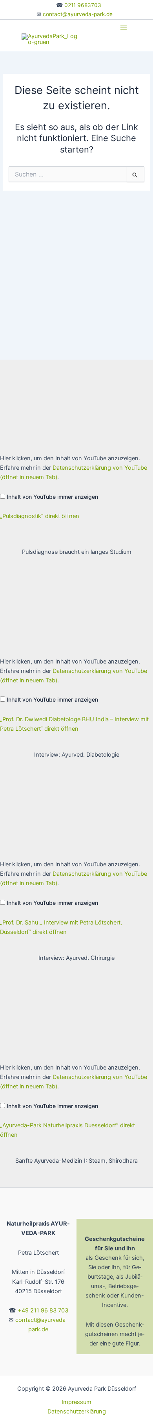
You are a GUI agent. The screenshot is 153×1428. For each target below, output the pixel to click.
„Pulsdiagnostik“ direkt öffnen (39, 516)
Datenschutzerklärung (76, 1411)
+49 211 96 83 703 (43, 1310)
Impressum (76, 1402)
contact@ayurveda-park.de (78, 14)
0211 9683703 (82, 5)
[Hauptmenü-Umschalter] (123, 28)
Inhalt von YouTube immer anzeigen (52, 496)
